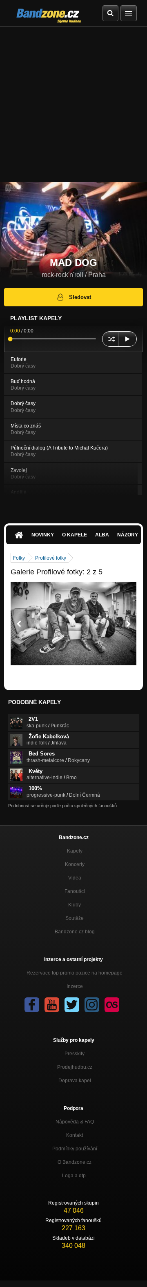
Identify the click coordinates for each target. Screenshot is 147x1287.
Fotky (19, 558)
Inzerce (75, 986)
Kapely (74, 851)
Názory (127, 535)
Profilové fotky (50, 558)
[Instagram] (92, 1004)
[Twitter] (72, 1004)
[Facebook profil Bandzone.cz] (31, 1004)
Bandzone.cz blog (75, 932)
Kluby (74, 905)
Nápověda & (75, 1122)
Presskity (75, 1054)
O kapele (74, 535)
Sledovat (80, 297)
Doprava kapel (74, 1080)
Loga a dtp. (74, 1175)
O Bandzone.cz (74, 1162)
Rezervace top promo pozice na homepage (74, 973)
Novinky (42, 535)
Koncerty (75, 864)
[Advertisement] (73, 104)
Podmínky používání (74, 1149)
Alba (102, 535)
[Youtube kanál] (52, 1004)
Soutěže (74, 918)
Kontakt (74, 1135)
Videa (74, 878)
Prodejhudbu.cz (74, 1067)
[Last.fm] (112, 1004)
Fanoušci (75, 891)
